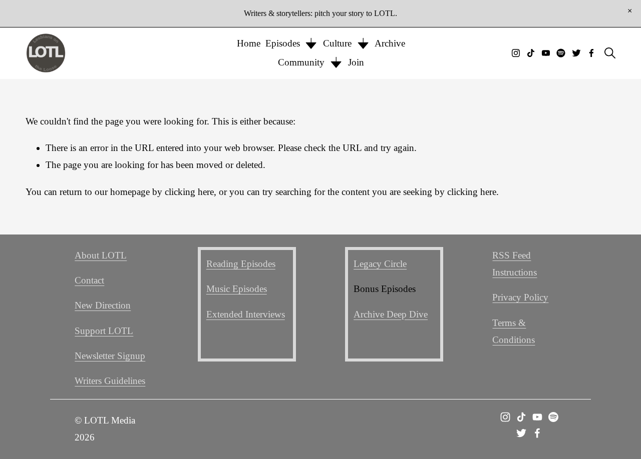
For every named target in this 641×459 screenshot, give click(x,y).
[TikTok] (531, 53)
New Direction (103, 305)
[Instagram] (516, 53)
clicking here (189, 191)
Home (248, 43)
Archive (390, 43)
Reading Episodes (240, 263)
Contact (89, 280)
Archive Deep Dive (391, 314)
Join (356, 62)
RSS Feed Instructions (514, 264)
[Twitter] (576, 53)
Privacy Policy (520, 297)
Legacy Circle (380, 263)
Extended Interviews (245, 314)
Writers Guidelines (110, 381)
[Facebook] (591, 53)
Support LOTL (104, 331)
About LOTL (101, 255)
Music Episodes (236, 289)
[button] (629, 11)
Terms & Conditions (513, 331)
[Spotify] (561, 53)
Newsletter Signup (110, 355)
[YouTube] (546, 53)
